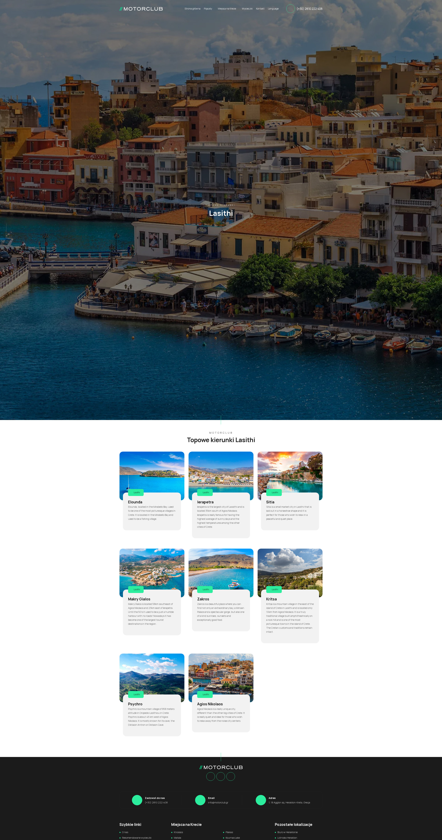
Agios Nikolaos (210, 704)
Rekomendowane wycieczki (136, 837)
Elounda (135, 502)
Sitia (270, 502)
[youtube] (231, 776)
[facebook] (211, 776)
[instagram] (221, 776)
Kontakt (260, 8)
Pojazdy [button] (208, 8)
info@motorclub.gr (218, 802)
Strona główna (192, 8)
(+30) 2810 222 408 (310, 9)
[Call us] (290, 8)
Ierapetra (205, 502)
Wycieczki (247, 8)
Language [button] (273, 8)
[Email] (200, 800)
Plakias (229, 832)
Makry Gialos (139, 599)
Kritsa (271, 599)
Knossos (178, 832)
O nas (125, 832)
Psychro (135, 704)
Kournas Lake (233, 837)
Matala (177, 837)
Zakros (203, 599)
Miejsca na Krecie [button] (227, 8)
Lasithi (136, 492)
